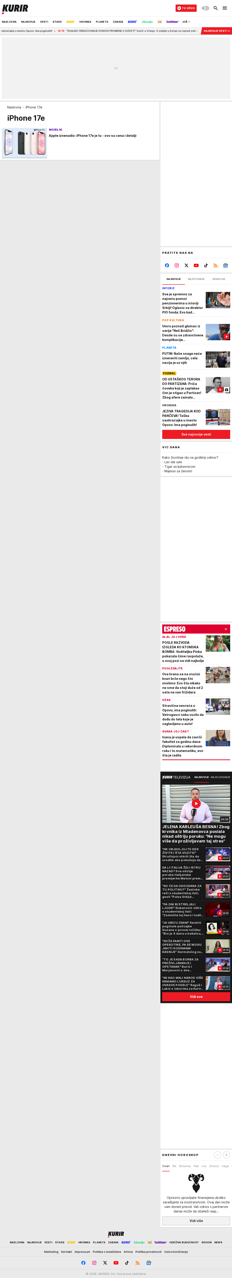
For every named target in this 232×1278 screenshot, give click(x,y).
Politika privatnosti (148, 1252)
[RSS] (215, 265)
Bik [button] (174, 1166)
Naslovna (14, 107)
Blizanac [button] (185, 1166)
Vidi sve (196, 997)
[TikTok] (206, 265)
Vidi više (196, 1221)
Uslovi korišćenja (176, 1252)
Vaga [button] (225, 1166)
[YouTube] (196, 265)
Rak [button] (196, 1166)
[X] (186, 265)
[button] (226, 1154)
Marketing (51, 1252)
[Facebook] (167, 265)
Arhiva (128, 1252)
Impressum (82, 1252)
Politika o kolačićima (107, 1252)
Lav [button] (204, 1166)
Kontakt (66, 1252)
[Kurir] (15, 8)
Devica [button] (214, 1166)
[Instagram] (177, 265)
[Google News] (225, 265)
